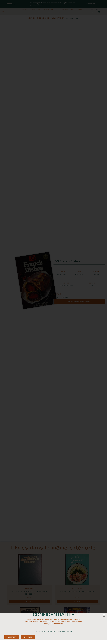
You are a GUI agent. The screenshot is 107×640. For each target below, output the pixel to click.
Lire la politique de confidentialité (53, 631)
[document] (53, 320)
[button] (104, 615)
